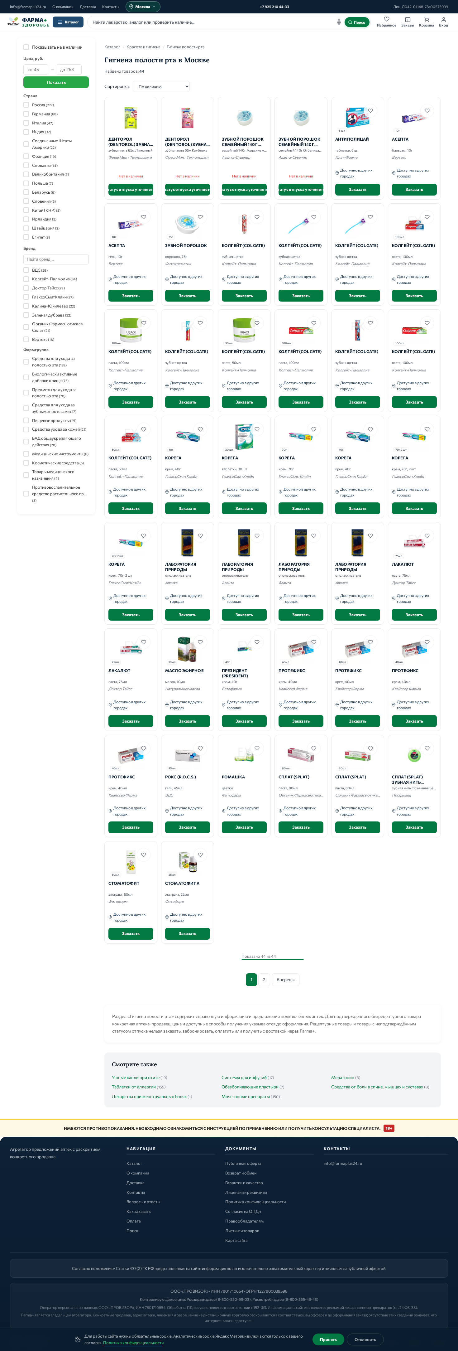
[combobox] (229, 22)
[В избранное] (370, 111)
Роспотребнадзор (268, 1299)
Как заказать (138, 1211)
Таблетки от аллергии (134, 1086)
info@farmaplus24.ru (28, 6)
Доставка (88, 6)
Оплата (133, 1220)
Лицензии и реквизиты (246, 1192)
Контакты (110, 6)
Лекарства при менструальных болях (149, 1096)
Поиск (132, 1230)
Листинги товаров (242, 1230)
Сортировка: (117, 86)
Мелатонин (342, 1077)
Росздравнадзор (201, 1299)
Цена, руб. (33, 58)
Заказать (357, 189)
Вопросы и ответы (143, 1201)
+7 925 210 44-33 (274, 6)
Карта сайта (236, 1240)
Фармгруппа (36, 349)
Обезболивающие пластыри (250, 1086)
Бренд (29, 248)
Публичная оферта (243, 1163)
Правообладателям (244, 1220)
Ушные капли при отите (136, 1077)
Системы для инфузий (244, 1077)
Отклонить (365, 1339)
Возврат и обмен (240, 1172)
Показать (56, 82)
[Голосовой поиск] (339, 22)
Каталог (72, 22)
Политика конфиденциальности (133, 1342)
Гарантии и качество (244, 1182)
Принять (328, 1339)
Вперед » (286, 979)
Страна (30, 95)
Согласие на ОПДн (243, 1211)
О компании (63, 6)
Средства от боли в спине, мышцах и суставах (377, 1086)
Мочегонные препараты (246, 1096)
